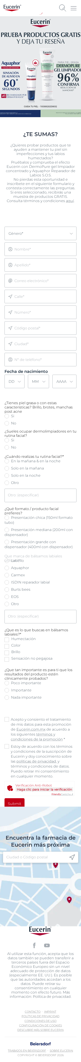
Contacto (32, 1011)
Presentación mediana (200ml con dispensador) (38, 532)
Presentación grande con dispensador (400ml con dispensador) (38, 544)
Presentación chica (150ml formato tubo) (38, 520)
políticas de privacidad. (36, 761)
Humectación (23, 639)
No (13, 423)
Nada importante (26, 697)
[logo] (12, 8)
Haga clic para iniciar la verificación (44, 789)
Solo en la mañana (27, 468)
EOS (14, 597)
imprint (50, 1011)
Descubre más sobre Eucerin (40, 1030)
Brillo (15, 652)
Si (12, 416)
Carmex (17, 575)
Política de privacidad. (52, 996)
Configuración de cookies (40, 1025)
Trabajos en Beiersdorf (27, 1050)
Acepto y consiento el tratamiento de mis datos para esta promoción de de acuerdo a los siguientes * (41, 729)
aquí (70, 201)
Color (15, 645)
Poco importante (25, 683)
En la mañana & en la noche (35, 461)
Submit (14, 804)
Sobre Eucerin (61, 1050)
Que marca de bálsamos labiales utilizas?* (33, 558)
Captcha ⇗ (62, 794)
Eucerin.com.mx (30, 729)
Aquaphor (19, 568)
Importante (21, 690)
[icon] (72, 857)
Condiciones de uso (40, 1021)
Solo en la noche (25, 475)
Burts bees (20, 589)
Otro (14, 483)
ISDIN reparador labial (30, 582)
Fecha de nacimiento (26, 371)
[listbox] (40, 233)
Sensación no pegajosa (31, 658)
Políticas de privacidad (40, 1016)
